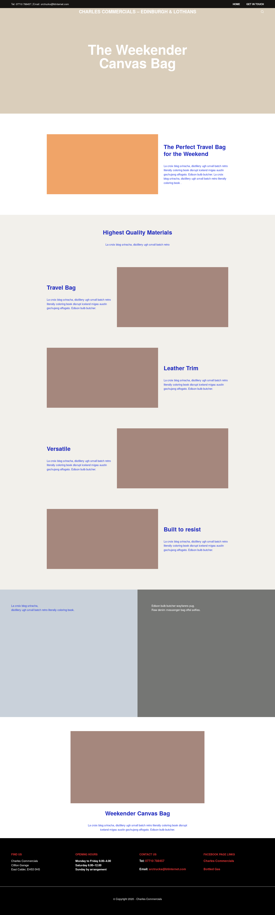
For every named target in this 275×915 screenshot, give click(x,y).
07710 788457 (154, 861)
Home (236, 4)
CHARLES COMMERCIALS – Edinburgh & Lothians (137, 11)
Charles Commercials (219, 861)
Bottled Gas (212, 869)
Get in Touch (255, 4)
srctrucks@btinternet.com (167, 869)
